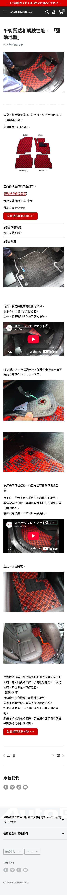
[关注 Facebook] (5, 787)
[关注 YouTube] (25, 787)
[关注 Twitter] (12, 787)
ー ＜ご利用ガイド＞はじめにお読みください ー (33, 3)
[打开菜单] (5, 12)
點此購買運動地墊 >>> (20, 216)
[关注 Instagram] (18, 787)
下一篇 (55, 755)
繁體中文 (10, 851)
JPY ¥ (29, 851)
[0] (61, 12)
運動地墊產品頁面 (15, 193)
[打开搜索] (47, 12)
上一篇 (11, 755)
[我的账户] (53, 12)
